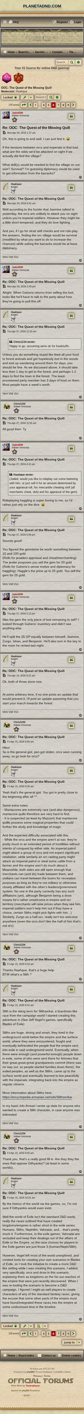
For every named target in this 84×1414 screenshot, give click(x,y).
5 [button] (48, 105)
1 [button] (35, 105)
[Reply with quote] (71, 116)
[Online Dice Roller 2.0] (6, 78)
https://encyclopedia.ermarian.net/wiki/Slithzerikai (37, 1097)
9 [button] (68, 105)
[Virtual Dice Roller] (18, 78)
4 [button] (43, 105)
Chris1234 (19, 403)
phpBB (30, 1372)
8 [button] (63, 105)
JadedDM (17, 112)
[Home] (42, 36)
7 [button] (58, 105)
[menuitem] (14, 22)
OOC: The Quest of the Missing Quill (26, 87)
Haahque (21, 91)
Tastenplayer (33, 1385)
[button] (23, 105)
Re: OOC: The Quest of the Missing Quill (36, 128)
